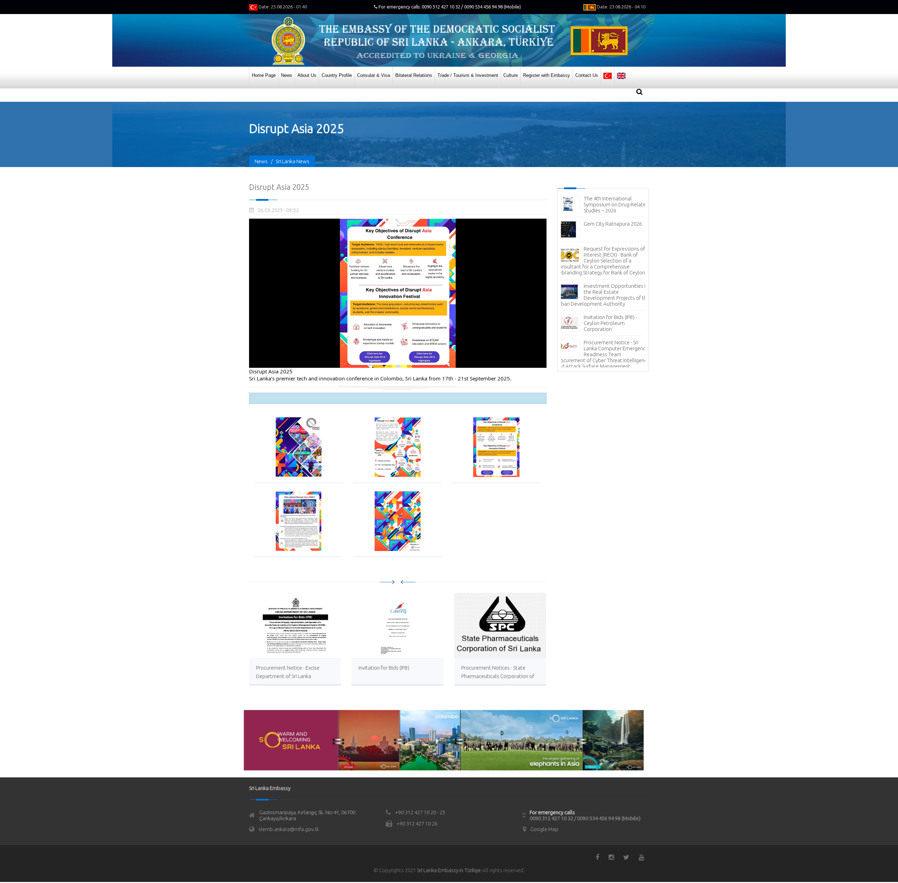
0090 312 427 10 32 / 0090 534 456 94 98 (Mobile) (585, 818)
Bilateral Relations (413, 75)
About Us (306, 75)
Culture (510, 75)
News (286, 75)
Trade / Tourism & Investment (467, 75)
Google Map (544, 829)
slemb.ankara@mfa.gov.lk (289, 829)
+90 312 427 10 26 (416, 823)
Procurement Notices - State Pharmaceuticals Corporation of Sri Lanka (497, 676)
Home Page (264, 75)
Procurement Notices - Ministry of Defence (609, 276)
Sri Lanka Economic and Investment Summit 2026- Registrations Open (613, 204)
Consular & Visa (373, 75)
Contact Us (586, 75)
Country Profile (337, 75)
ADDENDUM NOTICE (607, 348)
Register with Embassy (546, 75)
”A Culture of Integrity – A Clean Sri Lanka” (612, 301)
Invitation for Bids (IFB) (383, 668)
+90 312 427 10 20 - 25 (420, 812)
